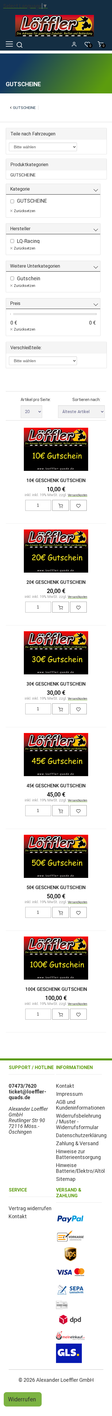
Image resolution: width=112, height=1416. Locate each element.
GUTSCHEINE (24, 107)
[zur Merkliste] (78, 505)
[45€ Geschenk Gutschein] (56, 755)
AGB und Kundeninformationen (80, 1105)
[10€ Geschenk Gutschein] (56, 450)
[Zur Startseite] (55, 38)
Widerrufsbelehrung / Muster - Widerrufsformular (78, 1121)
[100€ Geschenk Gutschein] (56, 959)
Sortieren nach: (86, 399)
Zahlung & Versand (77, 1143)
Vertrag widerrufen (30, 1208)
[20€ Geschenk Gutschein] (56, 552)
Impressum (69, 1094)
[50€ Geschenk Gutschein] (56, 857)
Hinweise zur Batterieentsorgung (78, 1154)
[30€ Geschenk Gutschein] (56, 653)
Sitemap (66, 1179)
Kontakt (65, 1086)
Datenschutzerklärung (81, 1135)
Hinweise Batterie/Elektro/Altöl (80, 1168)
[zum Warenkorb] (60, 505)
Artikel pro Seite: (36, 399)
